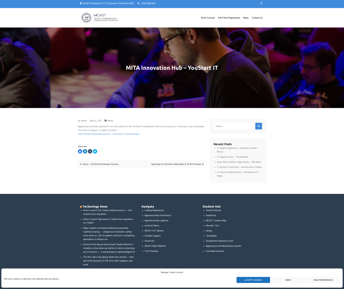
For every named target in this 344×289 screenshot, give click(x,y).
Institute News (152, 225)
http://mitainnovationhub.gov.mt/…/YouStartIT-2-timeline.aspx (108, 134)
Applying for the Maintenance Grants (223, 246)
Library (209, 230)
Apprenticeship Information (158, 215)
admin (84, 120)
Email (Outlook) (213, 210)
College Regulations (154, 210)
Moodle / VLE (212, 225)
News (246, 18)
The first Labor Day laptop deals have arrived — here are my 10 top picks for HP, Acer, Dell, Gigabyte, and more (108, 261)
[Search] (258, 126)
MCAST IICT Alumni (154, 230)
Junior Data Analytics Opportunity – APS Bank (239, 162)
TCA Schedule (151, 251)
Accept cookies (253, 280)
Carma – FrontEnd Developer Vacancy (100, 164)
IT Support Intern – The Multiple (232, 157)
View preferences (323, 280)
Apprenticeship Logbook (156, 220)
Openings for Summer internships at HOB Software (176, 164)
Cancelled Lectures (215, 251)
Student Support (153, 235)
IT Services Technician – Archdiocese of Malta (239, 167)
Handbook (211, 215)
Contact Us (257, 18)
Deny (288, 280)
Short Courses (208, 18)
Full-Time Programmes (229, 18)
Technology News (95, 206)
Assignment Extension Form (219, 240)
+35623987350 (148, 3)
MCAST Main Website (155, 246)
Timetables (211, 235)
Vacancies (149, 240)
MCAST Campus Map (216, 220)
